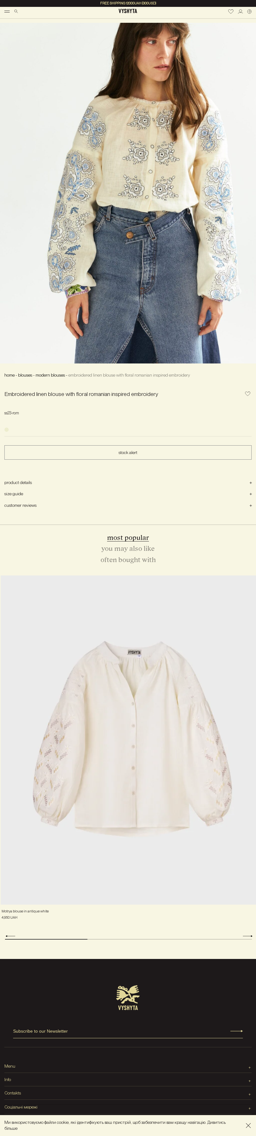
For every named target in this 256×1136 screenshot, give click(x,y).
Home (9, 375)
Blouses (25, 375)
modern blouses (50, 375)
